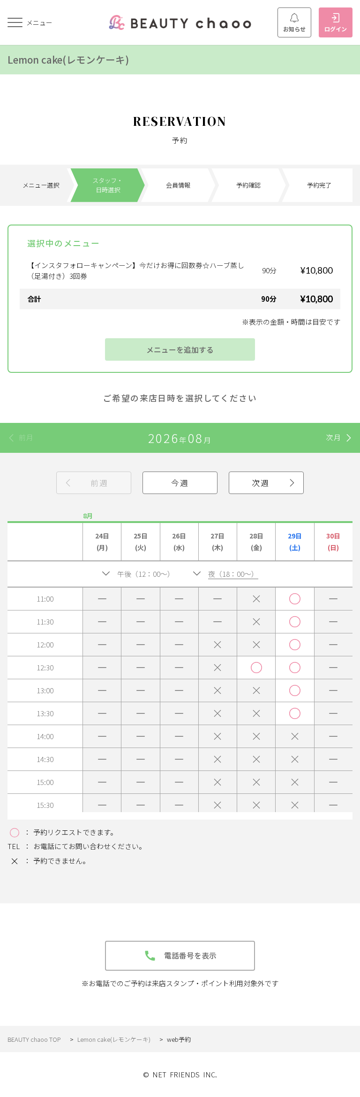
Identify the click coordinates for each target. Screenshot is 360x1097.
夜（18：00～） (233, 574)
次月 (333, 437)
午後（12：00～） (145, 574)
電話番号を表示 (190, 955)
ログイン (335, 29)
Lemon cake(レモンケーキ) (68, 59)
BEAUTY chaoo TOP (34, 1039)
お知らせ (294, 29)
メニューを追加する (180, 349)
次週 (260, 482)
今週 (179, 482)
